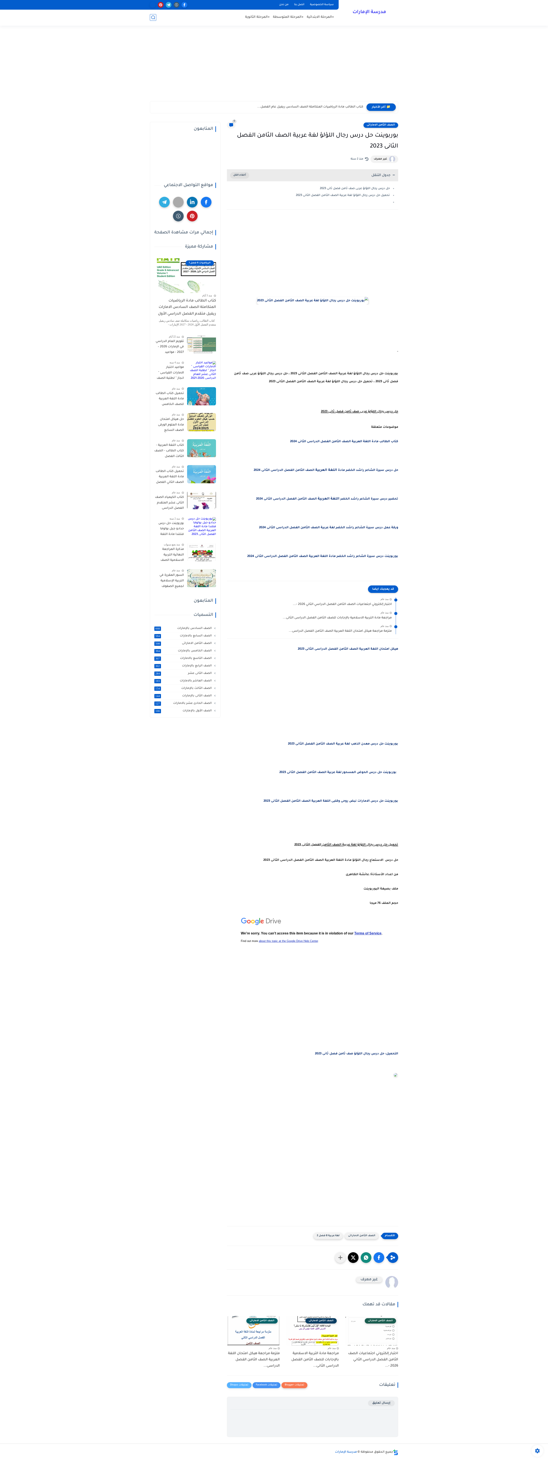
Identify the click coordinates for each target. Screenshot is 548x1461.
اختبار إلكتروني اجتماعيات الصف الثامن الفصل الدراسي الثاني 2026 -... (342, 604)
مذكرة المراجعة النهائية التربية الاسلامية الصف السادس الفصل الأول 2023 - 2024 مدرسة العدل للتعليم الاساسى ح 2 (170, 556)
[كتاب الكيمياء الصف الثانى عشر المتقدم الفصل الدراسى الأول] (201, 500)
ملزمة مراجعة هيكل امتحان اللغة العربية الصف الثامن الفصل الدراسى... (340, 631)
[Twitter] (178, 202)
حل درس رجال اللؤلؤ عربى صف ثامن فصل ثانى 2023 (355, 188)
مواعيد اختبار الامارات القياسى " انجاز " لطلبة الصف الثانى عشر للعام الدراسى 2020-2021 (170, 374)
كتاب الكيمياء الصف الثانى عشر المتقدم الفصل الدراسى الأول (169, 504)
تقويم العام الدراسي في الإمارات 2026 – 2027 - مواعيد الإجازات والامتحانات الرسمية (169, 348)
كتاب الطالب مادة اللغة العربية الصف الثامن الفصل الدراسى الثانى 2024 (344, 441)
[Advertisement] (274, 68)
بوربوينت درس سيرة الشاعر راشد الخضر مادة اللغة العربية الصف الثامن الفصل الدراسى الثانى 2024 (322, 556)
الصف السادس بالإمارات (184, 628)
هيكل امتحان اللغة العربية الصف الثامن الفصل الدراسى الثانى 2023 (348, 649)
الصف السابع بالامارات (184, 636)
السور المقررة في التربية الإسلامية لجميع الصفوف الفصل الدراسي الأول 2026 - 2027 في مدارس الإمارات (169, 582)
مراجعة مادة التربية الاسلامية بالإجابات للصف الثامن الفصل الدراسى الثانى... (337, 618)
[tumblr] (176, 5)
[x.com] (153, 5)
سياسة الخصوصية (322, 4)
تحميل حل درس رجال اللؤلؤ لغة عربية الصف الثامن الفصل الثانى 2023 (343, 195)
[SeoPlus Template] (395, 1452)
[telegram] (168, 5)
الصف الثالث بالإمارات (184, 688)
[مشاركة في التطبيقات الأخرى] (340, 1257)
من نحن (284, 4)
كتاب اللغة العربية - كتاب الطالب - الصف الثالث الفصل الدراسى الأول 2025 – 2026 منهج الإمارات (169, 452)
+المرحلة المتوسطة (288, 17)
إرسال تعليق (381, 1403)
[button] (379, 1257)
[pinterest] (161, 5)
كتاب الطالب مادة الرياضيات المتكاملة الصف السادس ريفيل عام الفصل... (310, 107)
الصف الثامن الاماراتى (381, 125)
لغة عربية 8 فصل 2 (328, 1235)
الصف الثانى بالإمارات (184, 696)
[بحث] (153, 17)
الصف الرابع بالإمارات (184, 666)
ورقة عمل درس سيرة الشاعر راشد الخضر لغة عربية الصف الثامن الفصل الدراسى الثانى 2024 (328, 528)
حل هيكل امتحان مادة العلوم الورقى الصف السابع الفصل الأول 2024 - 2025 (170, 426)
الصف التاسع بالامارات (184, 658)
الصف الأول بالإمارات (184, 711)
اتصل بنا (299, 4)
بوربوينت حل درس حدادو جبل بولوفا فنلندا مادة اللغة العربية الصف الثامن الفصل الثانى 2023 (169, 530)
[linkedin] (192, 202)
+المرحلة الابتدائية (320, 17)
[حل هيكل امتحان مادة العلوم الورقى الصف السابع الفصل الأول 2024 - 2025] (201, 422)
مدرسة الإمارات (369, 12)
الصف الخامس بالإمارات (184, 651)
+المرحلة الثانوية (257, 17)
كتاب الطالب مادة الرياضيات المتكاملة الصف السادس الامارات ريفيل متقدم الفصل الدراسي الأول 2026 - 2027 (187, 308)
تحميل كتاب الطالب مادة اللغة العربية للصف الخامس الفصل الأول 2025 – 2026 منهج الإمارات (170, 400)
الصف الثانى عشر (184, 673)
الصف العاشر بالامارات (184, 681)
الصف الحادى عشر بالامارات (184, 703)
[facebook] (184, 5)
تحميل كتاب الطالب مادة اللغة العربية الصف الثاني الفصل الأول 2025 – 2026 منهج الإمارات (170, 478)
